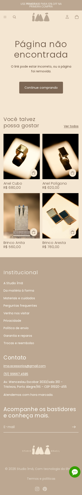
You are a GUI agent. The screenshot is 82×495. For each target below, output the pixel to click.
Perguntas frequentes (20, 305)
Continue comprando (41, 87)
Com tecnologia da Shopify (56, 469)
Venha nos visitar (16, 313)
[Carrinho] (77, 17)
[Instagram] (37, 489)
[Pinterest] (44, 489)
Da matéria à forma (18, 290)
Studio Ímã (25, 469)
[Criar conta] (74, 426)
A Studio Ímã (13, 283)
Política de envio (16, 328)
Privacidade (12, 320)
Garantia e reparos (17, 335)
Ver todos (71, 126)
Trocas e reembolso (18, 343)
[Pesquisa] (14, 17)
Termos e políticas (41, 478)
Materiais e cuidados (19, 298)
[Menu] (5, 17)
